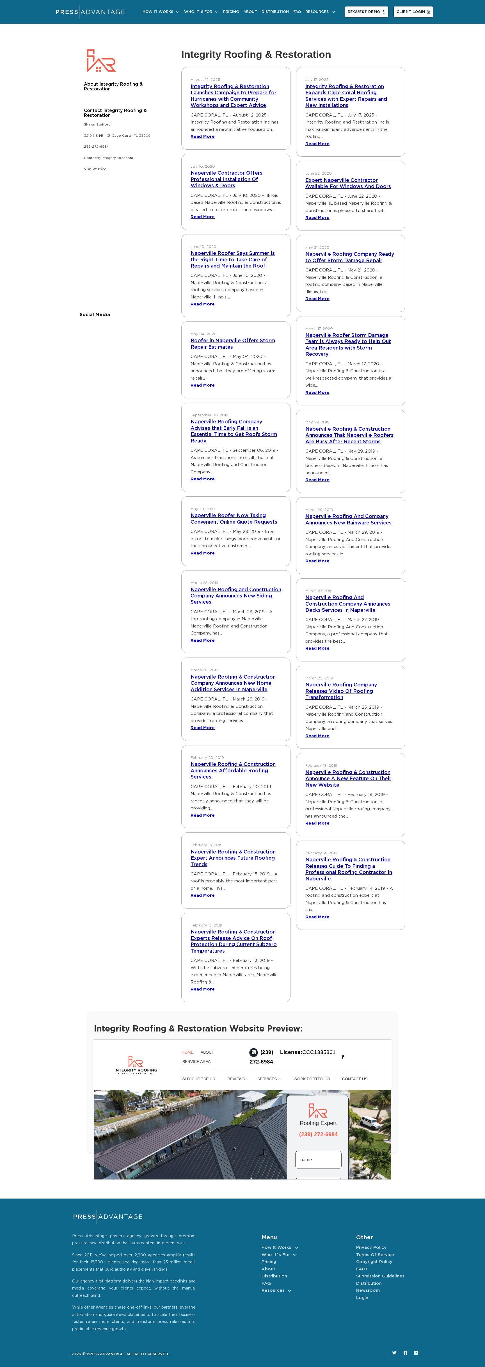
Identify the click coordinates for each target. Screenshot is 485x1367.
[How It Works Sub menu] (178, 12)
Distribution (275, 11)
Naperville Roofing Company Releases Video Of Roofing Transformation (341, 691)
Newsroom (368, 1290)
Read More (203, 136)
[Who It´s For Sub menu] (217, 12)
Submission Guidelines (380, 1276)
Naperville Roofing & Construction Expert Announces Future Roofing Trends (233, 858)
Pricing (231, 11)
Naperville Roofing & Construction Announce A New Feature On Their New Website (348, 779)
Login (362, 1298)
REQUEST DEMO (364, 11)
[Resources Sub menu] (333, 12)
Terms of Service (375, 1255)
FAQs (362, 1269)
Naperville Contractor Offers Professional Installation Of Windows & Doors (226, 179)
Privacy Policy (371, 1247)
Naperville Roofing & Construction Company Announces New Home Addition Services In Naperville (233, 683)
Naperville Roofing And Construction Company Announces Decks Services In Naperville (347, 604)
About (250, 11)
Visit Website (95, 169)
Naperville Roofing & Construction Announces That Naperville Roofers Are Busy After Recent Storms (349, 435)
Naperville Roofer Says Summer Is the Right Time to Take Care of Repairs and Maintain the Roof (233, 259)
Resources (317, 11)
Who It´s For (198, 11)
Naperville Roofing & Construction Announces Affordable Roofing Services (233, 770)
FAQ (297, 11)
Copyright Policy (374, 1262)
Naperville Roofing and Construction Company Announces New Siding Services (236, 596)
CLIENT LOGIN (411, 11)
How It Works (158, 11)
